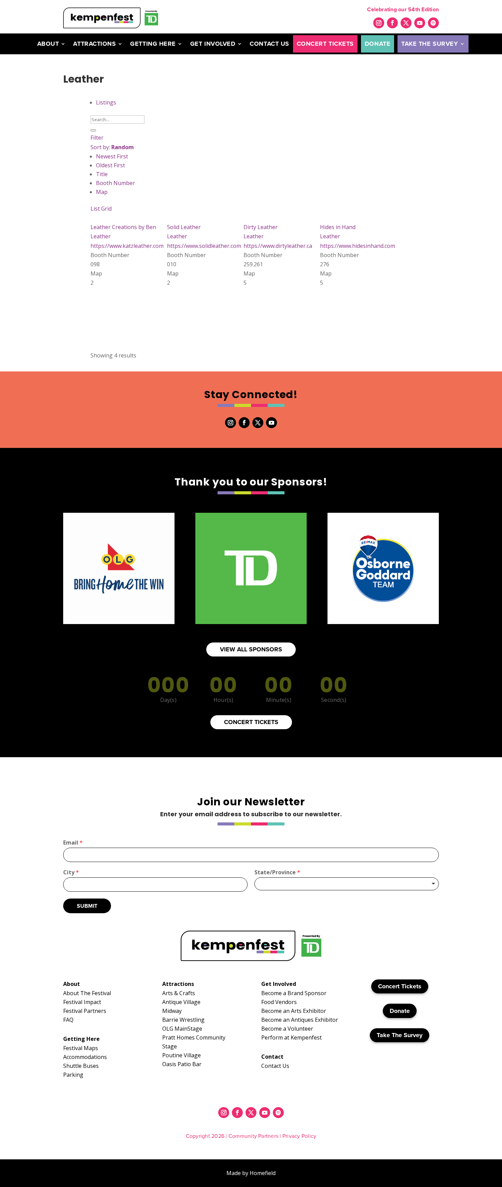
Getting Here (153, 43)
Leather (100, 236)
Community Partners (253, 1136)
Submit (87, 906)
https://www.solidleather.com (204, 246)
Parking (73, 1074)
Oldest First (110, 165)
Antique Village (181, 1002)
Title (102, 174)
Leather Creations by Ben (123, 227)
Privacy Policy (299, 1136)
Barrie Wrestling (183, 1019)
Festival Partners (84, 1011)
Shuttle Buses (81, 1066)
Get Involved (212, 43)
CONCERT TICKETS (251, 722)
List (95, 208)
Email (73, 842)
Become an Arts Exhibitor (293, 1011)
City (71, 872)
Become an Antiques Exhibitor (299, 1019)
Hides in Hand (337, 227)
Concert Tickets (325, 43)
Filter (96, 137)
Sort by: (112, 147)
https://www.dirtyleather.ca (277, 246)
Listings (106, 102)
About (48, 43)
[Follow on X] (406, 22)
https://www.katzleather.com (127, 246)
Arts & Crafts (178, 993)
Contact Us (269, 43)
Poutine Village (181, 1055)
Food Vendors (279, 1002)
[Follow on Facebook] (392, 22)
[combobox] (346, 883)
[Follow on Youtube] (419, 22)
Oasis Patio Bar (181, 1064)
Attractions (94, 43)
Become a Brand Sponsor (293, 993)
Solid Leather (184, 227)
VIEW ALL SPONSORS (251, 649)
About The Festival (87, 993)
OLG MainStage (182, 1028)
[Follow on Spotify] (433, 22)
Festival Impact (82, 1002)
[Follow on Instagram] (378, 22)
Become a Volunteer (287, 1028)
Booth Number (115, 183)
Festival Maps (80, 1048)
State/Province (277, 872)
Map (102, 192)
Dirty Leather (260, 227)
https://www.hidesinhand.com (357, 246)
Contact (272, 1056)
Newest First (112, 156)
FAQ (68, 1019)
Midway (172, 1011)
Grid (106, 208)
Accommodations (85, 1057)
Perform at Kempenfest (291, 1037)
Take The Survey (429, 43)
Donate (377, 43)
